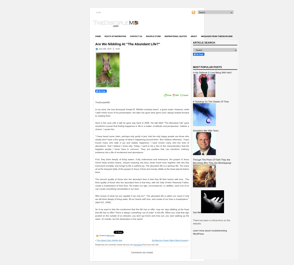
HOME (98, 12)
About (194, 36)
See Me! (197, 212)
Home (98, 36)
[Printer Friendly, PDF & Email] (176, 95)
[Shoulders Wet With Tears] (204, 154)
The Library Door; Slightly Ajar (109, 240)
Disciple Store (153, 36)
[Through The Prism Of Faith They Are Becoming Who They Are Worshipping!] (204, 186)
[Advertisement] (203, 24)
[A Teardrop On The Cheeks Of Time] (204, 125)
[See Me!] (212, 212)
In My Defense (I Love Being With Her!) (212, 72)
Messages (111, 235)
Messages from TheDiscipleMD (217, 36)
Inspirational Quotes (176, 36)
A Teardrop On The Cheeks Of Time (211, 101)
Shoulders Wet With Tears (206, 130)
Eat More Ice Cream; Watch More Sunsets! (170, 240)
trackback (138, 244)
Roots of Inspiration (115, 36)
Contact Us (136, 36)
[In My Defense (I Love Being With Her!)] (204, 96)
